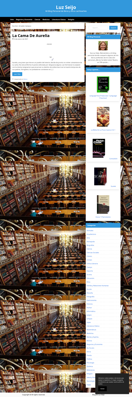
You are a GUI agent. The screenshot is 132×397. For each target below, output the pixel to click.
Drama (89, 275)
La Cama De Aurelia (31, 35)
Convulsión (113, 159)
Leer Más (17, 74)
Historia (89, 304)
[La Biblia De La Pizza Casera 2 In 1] (103, 116)
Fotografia (90, 297)
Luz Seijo (66, 7)
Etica (88, 282)
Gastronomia (91, 300)
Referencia (91, 370)
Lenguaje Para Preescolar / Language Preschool (103, 97)
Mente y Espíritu (93, 337)
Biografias (90, 245)
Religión (71, 19)
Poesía (89, 355)
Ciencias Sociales (93, 252)
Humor (89, 308)
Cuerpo (89, 267)
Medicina (46, 19)
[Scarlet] (100, 176)
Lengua (89, 319)
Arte (12, 19)
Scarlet (113, 186)
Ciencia (37, 19)
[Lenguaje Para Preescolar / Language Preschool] (103, 84)
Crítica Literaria (92, 264)
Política (89, 359)
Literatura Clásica (59, 19)
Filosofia (90, 293)
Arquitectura (91, 234)
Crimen (89, 260)
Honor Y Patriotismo (103, 217)
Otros (89, 352)
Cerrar (102, 388)
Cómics (89, 256)
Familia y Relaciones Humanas (98, 286)
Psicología (90, 363)
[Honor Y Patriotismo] (103, 204)
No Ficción (90, 348)
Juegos (89, 315)
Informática (91, 311)
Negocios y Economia (24, 19)
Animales (90, 230)
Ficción (89, 289)
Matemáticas (91, 330)
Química (90, 366)
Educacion (90, 278)
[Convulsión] (99, 148)
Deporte (90, 271)
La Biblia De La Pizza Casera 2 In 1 (103, 130)
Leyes (89, 322)
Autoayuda (91, 241)
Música (25, 79)
